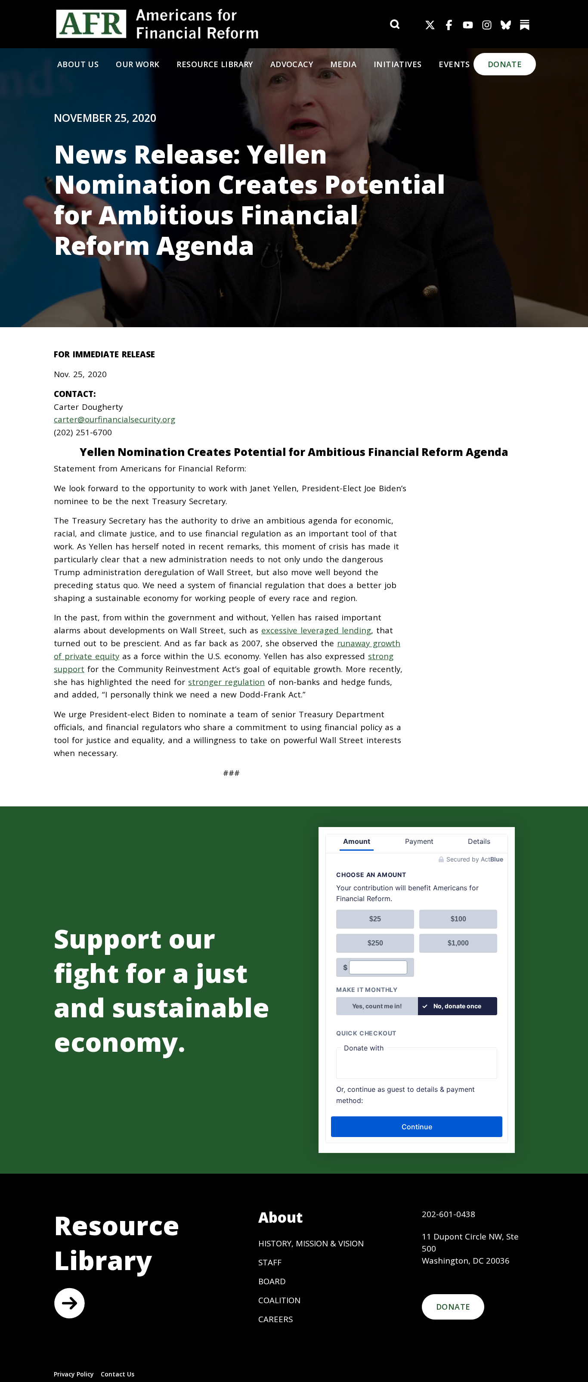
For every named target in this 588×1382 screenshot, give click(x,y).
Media (343, 64)
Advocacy (291, 64)
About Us (78, 64)
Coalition (279, 1300)
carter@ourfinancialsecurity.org (114, 419)
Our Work (137, 64)
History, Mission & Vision (311, 1243)
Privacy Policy (74, 1374)
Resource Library (214, 64)
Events (454, 64)
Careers (275, 1319)
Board (272, 1281)
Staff (270, 1262)
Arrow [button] (69, 1303)
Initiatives (397, 64)
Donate (505, 64)
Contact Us (117, 1374)
